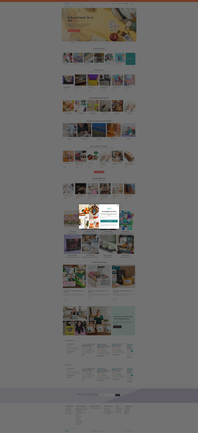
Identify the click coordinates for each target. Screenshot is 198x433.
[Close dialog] (118, 206)
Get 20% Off (109, 221)
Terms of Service (103, 225)
